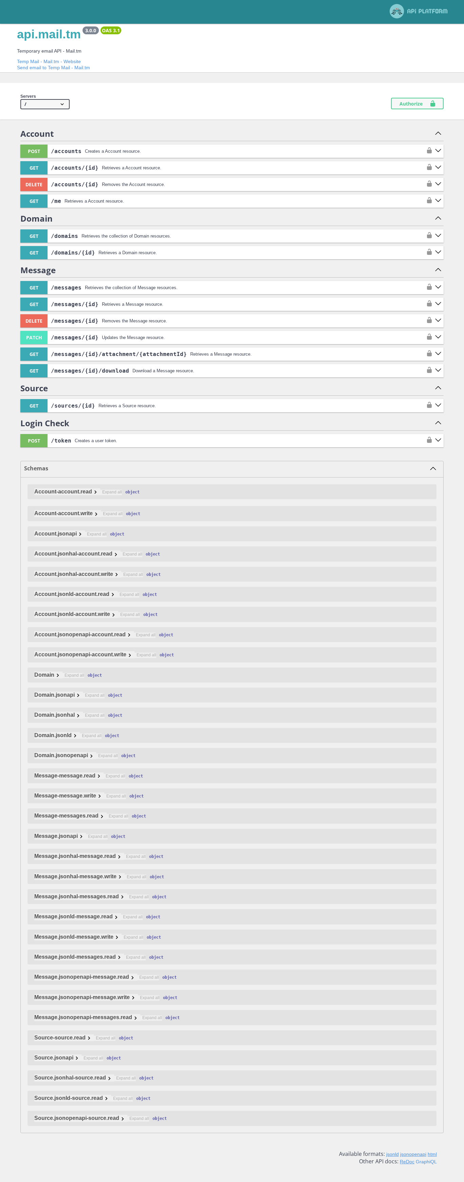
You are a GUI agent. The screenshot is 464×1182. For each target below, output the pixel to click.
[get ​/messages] (438, 287)
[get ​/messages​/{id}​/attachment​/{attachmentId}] (438, 354)
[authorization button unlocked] (428, 151)
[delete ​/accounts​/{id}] (438, 184)
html (432, 1154)
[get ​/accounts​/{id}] (438, 167)
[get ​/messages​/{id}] (438, 304)
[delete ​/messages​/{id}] (438, 320)
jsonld (392, 1154)
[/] (45, 104)
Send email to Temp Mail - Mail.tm (53, 67)
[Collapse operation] (438, 134)
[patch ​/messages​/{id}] (438, 337)
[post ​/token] (438, 440)
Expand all (112, 492)
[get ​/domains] (438, 235)
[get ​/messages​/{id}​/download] (438, 370)
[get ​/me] (438, 200)
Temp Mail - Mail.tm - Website (49, 61)
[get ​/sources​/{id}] (438, 405)
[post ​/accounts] (438, 151)
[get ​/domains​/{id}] (438, 252)
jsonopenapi (413, 1154)
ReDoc (407, 1161)
